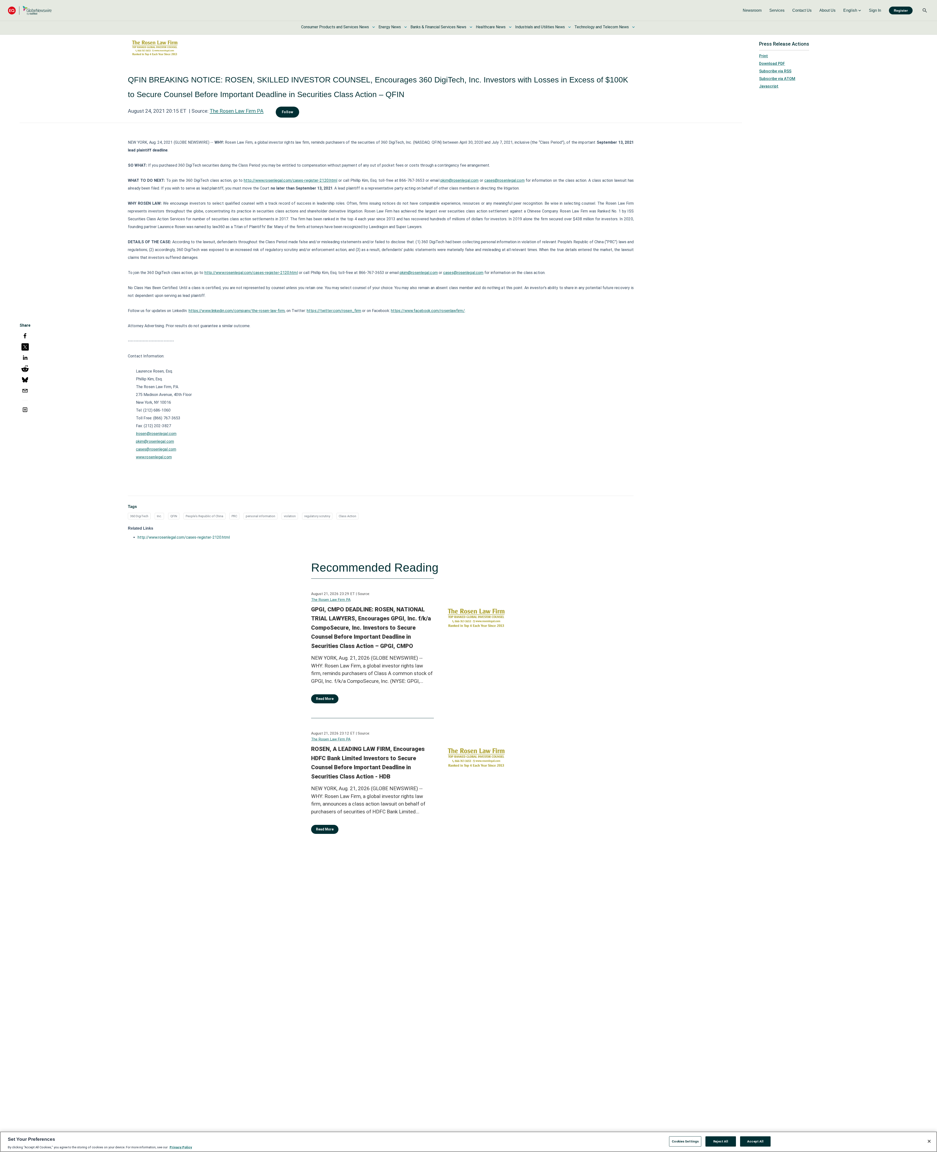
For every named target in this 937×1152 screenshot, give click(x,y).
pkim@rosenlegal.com (459, 180)
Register (901, 10)
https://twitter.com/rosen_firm (334, 310)
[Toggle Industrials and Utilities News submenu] (569, 27)
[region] (468, 1142)
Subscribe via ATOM (777, 78)
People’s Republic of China (204, 516)
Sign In (875, 10)
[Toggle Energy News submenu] (405, 27)
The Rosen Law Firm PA (237, 111)
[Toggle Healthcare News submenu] (510, 27)
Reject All (720, 1141)
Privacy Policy (181, 1147)
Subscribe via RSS (775, 71)
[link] (752, 10)
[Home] (30, 10)
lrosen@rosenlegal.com (156, 433)
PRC (234, 516)
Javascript (768, 86)
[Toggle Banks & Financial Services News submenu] (470, 27)
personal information (260, 516)
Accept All (755, 1141)
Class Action (347, 516)
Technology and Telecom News (601, 27)
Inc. (159, 516)
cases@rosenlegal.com (504, 180)
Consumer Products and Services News (335, 27)
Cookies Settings (685, 1141)
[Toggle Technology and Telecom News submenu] (633, 27)
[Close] (929, 1141)
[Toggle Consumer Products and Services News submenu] (373, 27)
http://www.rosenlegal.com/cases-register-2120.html (290, 180)
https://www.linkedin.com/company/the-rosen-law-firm (237, 310)
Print (763, 56)
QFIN (173, 516)
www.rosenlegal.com (154, 457)
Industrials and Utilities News (540, 27)
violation (290, 516)
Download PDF (772, 63)
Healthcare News (491, 27)
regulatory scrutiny (317, 516)
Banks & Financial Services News (438, 27)
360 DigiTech (139, 516)
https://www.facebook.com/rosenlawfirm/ (428, 310)
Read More (325, 699)
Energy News (389, 27)
